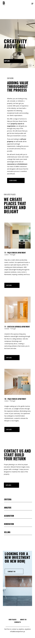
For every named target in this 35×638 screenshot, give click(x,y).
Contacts (17, 622)
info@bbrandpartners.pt (17, 631)
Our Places (12, 619)
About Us (23, 619)
